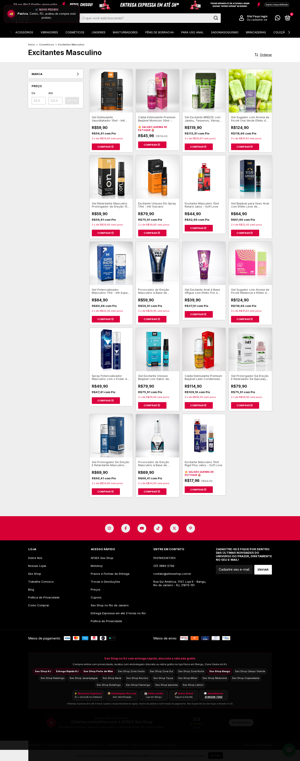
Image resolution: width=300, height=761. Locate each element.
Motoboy (97, 566)
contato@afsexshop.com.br (172, 573)
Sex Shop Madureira (214, 678)
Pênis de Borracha (159, 32)
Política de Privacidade (44, 597)
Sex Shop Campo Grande (250, 671)
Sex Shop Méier (187, 678)
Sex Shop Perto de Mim (98, 671)
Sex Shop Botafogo (109, 684)
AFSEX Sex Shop (102, 558)
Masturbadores (125, 32)
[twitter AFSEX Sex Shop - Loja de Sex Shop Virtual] (174, 528)
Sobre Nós (35, 558)
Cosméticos (74, 32)
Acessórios (24, 32)
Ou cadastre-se (257, 19)
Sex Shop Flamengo (138, 684)
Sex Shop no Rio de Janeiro (110, 605)
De (33, 93)
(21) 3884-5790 (163, 566)
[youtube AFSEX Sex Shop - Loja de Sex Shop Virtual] (141, 528)
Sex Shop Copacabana (245, 678)
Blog (31, 589)
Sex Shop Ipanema (166, 684)
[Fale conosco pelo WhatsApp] (277, 19)
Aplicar (72, 100)
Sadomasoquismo (225, 32)
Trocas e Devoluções (105, 581)
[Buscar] (215, 18)
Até (50, 93)
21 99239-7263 (213, 697)
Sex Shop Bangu (219, 671)
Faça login (260, 16)
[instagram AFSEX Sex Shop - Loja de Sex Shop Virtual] (109, 528)
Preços (95, 589)
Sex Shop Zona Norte (191, 671)
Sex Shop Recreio (137, 678)
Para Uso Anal (192, 32)
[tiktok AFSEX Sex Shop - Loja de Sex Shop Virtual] (158, 528)
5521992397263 (164, 558)
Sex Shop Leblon (193, 684)
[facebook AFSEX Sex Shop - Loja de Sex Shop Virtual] (125, 528)
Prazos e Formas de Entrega (110, 573)
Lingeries (98, 32)
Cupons (96, 597)
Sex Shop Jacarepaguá (84, 678)
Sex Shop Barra (112, 678)
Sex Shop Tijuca (163, 678)
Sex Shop (34, 573)
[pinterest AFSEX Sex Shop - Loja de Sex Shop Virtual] (190, 528)
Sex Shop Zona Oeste (131, 671)
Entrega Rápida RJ (67, 671)
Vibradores (49, 32)
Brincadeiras (256, 32)
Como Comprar (38, 605)
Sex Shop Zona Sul (161, 671)
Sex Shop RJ (43, 671)
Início (31, 44)
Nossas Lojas (37, 566)
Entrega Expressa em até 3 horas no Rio (118, 613)
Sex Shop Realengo (53, 678)
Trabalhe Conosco (41, 581)
